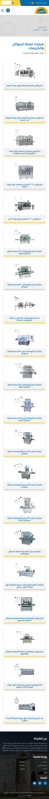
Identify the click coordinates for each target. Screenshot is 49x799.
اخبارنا (45, 772)
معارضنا (22, 765)
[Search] (8, 10)
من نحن (44, 761)
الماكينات (36, 30)
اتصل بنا (44, 768)
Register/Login (40, 3)
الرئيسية (44, 30)
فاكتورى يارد (22, 795)
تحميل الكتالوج (42, 765)
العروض (21, 768)
